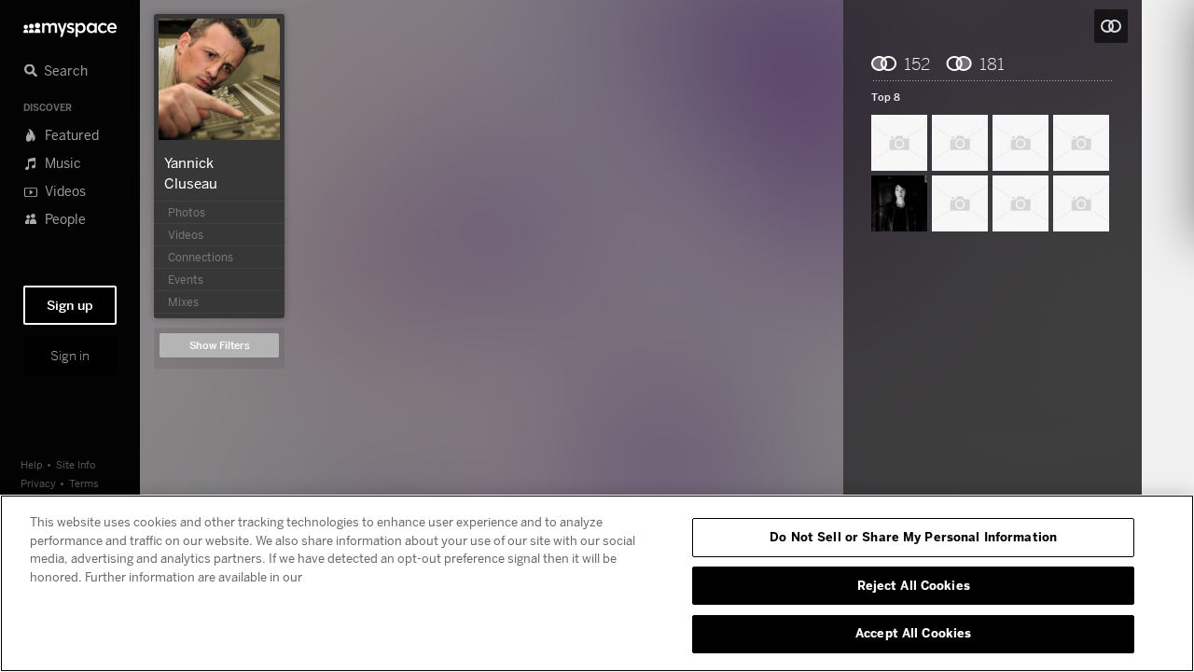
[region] (597, 583)
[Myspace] (70, 25)
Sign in (70, 355)
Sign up (70, 305)
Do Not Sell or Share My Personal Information (913, 536)
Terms (84, 483)
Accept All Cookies (913, 632)
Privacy (38, 483)
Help (32, 464)
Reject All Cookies (913, 585)
